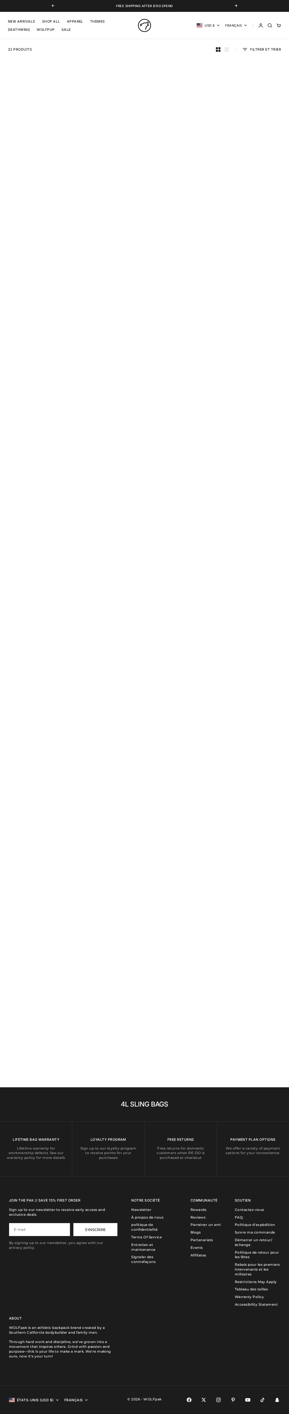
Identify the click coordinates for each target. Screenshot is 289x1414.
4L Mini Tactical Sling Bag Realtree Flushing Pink (180, 836)
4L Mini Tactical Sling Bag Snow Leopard (253, 936)
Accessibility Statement (256, 1304)
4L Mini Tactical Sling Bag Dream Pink (180, 339)
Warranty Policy (249, 1297)
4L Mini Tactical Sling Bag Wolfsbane (253, 438)
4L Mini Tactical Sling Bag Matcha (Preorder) (180, 140)
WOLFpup (45, 29)
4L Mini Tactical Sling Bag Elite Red (253, 239)
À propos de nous (147, 1217)
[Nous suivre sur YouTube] (248, 1400)
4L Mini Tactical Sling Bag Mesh (180, 438)
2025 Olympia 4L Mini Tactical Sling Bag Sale (181, 1035)
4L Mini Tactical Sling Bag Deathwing (35, 936)
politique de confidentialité (144, 1227)
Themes (97, 21)
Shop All (51, 21)
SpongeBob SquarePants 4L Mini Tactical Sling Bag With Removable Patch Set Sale (35, 1037)
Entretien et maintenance (143, 1247)
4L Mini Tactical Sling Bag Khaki (180, 239)
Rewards (198, 1210)
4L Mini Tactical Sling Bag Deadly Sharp (35, 836)
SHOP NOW (19, 319)
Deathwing (19, 29)
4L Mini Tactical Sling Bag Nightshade (108, 140)
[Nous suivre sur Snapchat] (277, 1400)
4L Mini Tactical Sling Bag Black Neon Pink (108, 538)
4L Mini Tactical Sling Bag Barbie (253, 637)
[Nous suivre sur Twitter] (204, 1400)
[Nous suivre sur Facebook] (189, 1400)
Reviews (198, 1217)
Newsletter (141, 1210)
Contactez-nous (249, 1210)
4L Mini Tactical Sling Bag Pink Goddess (253, 339)
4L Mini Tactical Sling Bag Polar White (35, 438)
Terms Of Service (146, 1237)
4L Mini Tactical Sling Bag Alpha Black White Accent (108, 438)
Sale (66, 29)
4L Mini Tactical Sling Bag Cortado (253, 538)
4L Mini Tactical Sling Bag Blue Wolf (35, 538)
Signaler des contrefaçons (143, 1259)
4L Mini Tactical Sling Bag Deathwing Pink (108, 936)
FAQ (239, 1217)
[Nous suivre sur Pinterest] (233, 1400)
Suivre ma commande (255, 1232)
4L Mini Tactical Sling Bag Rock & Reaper (253, 836)
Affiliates (198, 1255)
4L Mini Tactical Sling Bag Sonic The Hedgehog (180, 538)
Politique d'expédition (255, 1225)
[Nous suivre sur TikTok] (262, 1400)
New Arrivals (21, 21)
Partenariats (202, 1240)
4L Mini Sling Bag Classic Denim (35, 637)
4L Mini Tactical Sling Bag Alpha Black (35, 140)
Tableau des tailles (251, 1289)
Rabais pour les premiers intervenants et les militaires (257, 1269)
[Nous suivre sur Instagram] (218, 1400)
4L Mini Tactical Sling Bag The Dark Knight (35, 737)
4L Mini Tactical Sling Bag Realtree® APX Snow (108, 836)
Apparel (75, 21)
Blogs (196, 1232)
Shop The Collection (103, 716)
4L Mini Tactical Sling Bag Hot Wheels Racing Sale (108, 1035)
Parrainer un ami (206, 1225)
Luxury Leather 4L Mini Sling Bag (181, 936)
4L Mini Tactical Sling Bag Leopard (253, 1035)
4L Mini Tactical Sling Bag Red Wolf (253, 140)
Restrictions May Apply (256, 1282)
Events (197, 1247)
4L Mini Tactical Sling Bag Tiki (253, 734)
